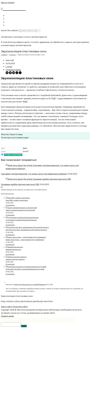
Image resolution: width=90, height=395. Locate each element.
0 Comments (10, 205)
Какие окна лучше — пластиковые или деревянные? (25, 240)
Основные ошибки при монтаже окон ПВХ (20, 184)
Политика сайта (20, 306)
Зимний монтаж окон (13, 249)
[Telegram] (13, 72)
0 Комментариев (13, 69)
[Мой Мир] (16, 72)
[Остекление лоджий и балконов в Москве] (22, 217)
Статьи (12, 55)
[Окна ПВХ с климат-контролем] (18, 198)
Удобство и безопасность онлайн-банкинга (29, 284)
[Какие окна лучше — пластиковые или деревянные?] (26, 237)
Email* (26, 151)
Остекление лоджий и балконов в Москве (21, 220)
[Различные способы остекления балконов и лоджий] (26, 267)
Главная (4, 55)
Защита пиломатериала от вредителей (20, 210)
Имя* (25, 148)
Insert (24, 326)
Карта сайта (6, 306)
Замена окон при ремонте (15, 259)
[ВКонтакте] (7, 72)
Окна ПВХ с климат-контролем (17, 200)
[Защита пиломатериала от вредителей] (21, 208)
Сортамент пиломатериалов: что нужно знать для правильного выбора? (34, 173)
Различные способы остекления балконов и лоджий (25, 269)
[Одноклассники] (10, 72)
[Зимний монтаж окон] (14, 247)
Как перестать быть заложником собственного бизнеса (26, 230)
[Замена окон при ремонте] (16, 257)
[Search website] (7, 25)
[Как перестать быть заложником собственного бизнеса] (27, 227)
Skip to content (7, 2)
